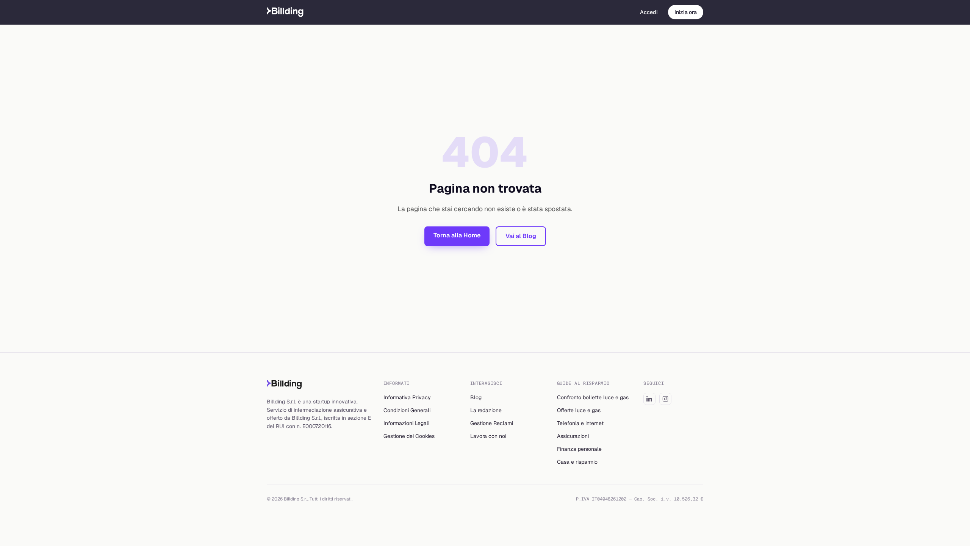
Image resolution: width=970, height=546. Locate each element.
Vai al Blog (520, 236)
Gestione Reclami (491, 423)
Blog (476, 397)
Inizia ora (685, 12)
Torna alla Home (456, 235)
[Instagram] (665, 399)
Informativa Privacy (407, 397)
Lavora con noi (488, 436)
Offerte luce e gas (579, 410)
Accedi (649, 12)
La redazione (486, 410)
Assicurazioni (573, 436)
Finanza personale (579, 449)
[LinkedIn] (649, 399)
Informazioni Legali (406, 423)
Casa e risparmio (577, 461)
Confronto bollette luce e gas (593, 397)
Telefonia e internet (580, 423)
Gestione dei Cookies (409, 436)
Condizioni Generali (406, 410)
